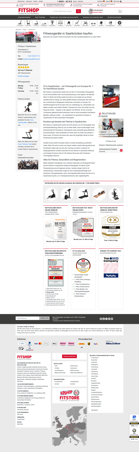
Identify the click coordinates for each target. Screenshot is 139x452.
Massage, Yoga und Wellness (93, 17)
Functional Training (96, 395)
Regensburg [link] (32, 377)
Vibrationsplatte (96, 406)
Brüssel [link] (26, 409)
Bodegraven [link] (28, 398)
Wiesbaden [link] (41, 379)
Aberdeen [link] (20, 386)
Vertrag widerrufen (69, 356)
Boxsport (94, 381)
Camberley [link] (38, 386)
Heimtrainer (94, 385)
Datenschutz (74, 366)
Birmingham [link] (31, 386)
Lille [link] (18, 414)
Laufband (94, 362)
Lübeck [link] (32, 375)
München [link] (44, 375)
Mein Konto (116, 1)
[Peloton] (111, 128)
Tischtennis (94, 371)
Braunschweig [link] (26, 369)
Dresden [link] (45, 369)
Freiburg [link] (42, 371)
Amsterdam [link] (20, 398)
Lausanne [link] (27, 405)
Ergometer (94, 360)
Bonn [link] (44, 367)
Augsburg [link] (25, 367)
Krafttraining (40, 17)
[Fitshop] (29, 11)
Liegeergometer (95, 383)
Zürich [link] (32, 405)
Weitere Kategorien (114, 17)
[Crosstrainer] (51, 194)
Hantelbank (94, 374)
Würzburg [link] (20, 381)
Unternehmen (21, 1)
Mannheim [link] (38, 375)
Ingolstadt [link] (33, 373)
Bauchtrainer (95, 397)
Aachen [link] (19, 367)
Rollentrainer (95, 388)
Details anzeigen (23, 76)
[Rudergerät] (99, 194)
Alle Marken (94, 410)
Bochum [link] (40, 367)
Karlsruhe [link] (39, 373)
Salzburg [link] (39, 393)
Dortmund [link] (39, 369)
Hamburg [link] (20, 373)
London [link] (25, 388)
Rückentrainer (95, 399)
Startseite (18, 29)
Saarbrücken (31, 29)
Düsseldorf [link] (20, 371)
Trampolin (94, 369)
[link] (101, 319)
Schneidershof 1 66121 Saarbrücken (24, 51)
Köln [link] (23, 375)
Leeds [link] (25, 386)
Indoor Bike (94, 376)
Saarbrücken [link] (21, 379)
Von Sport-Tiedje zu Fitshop (25, 326)
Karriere (35, 1)
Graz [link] (18, 393)
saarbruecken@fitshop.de (31, 59)
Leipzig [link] (28, 375)
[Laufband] (83, 194)
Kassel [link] (44, 373)
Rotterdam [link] (28, 400)
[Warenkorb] (120, 11)
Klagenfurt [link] (30, 393)
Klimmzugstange (96, 401)
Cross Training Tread (25, 144)
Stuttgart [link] (34, 379)
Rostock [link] (38, 377)
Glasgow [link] (19, 388)
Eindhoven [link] (42, 398)
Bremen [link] (33, 369)
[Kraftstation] (115, 194)
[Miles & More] (113, 342)
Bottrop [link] (19, 369)
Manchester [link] (31, 388)
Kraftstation (94, 367)
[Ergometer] (67, 194)
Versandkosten (59, 370)
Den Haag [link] (35, 398)
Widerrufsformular (60, 373)
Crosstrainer (94, 358)
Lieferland (100, 1)
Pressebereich (74, 381)
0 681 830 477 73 (34, 56)
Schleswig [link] (28, 379)
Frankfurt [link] (37, 371)
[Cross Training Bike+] (28, 107)
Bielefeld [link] (34, 367)
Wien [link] (44, 393)
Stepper (93, 390)
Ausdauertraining (24, 17)
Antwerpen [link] (20, 409)
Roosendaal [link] (20, 400)
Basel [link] (18, 405)
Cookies (57, 368)
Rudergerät (94, 364)
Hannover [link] (26, 373)
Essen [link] (31, 371)
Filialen (24, 29)
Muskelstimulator (96, 404)
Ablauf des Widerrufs (76, 373)
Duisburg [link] (26, 371)
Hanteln (93, 378)
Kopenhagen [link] (21, 419)
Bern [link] (22, 405)
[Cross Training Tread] (28, 133)
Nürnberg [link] (25, 377)
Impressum (29, 1)
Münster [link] (19, 377)
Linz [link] (35, 393)
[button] (99, 96)
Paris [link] (21, 414)
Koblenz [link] (19, 375)
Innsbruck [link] (23, 393)
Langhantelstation (96, 392)
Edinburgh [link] (45, 386)
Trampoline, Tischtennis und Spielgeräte (64, 17)
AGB (56, 366)
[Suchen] (78, 11)
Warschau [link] (20, 424)
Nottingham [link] (38, 388)
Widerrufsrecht (74, 370)
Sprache (108, 1)
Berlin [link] (30, 367)
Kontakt (41, 1)
